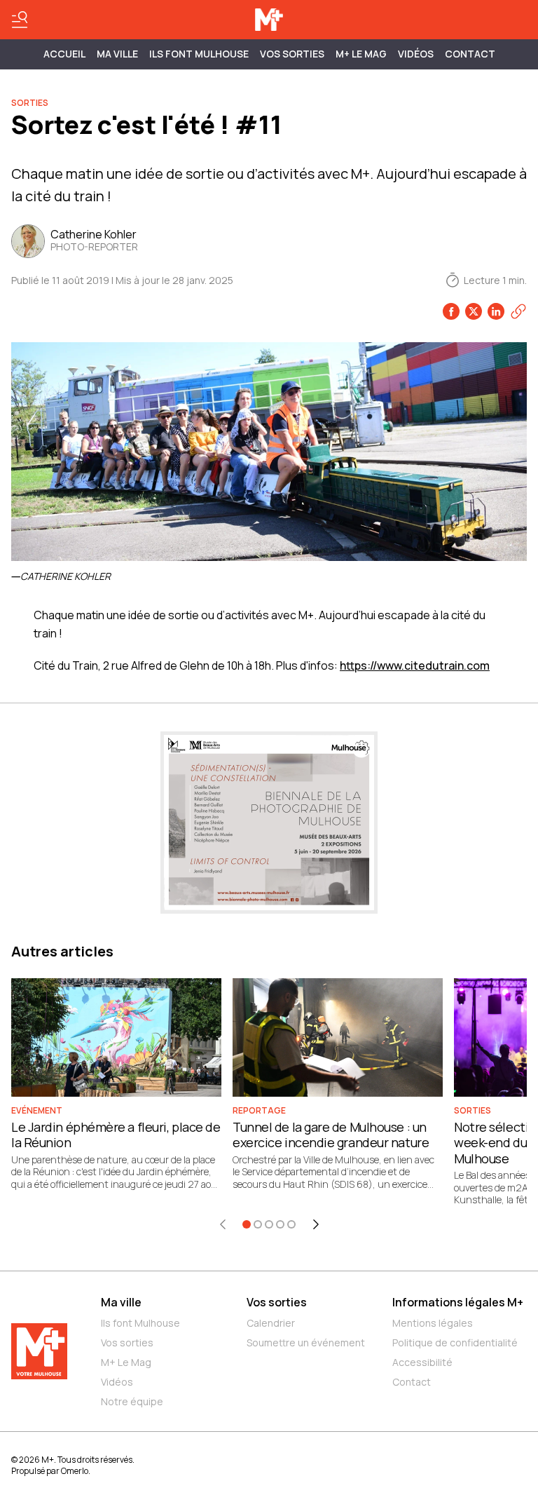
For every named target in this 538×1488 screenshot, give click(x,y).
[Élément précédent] (222, 1224)
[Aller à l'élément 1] (246, 1224)
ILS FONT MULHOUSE (199, 53)
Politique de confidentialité (455, 1342)
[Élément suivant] (316, 1224)
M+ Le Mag (361, 53)
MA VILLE (117, 53)
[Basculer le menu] (19, 19)
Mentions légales (432, 1323)
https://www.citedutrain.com (415, 665)
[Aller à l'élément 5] (291, 1224)
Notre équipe (132, 1401)
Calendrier (271, 1323)
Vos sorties (292, 53)
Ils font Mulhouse (140, 1323)
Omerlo (74, 1471)
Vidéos (416, 53)
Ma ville (121, 1302)
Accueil (64, 53)
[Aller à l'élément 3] (269, 1224)
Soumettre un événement (306, 1342)
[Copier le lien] (518, 311)
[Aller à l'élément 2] (258, 1224)
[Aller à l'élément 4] (280, 1224)
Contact (470, 53)
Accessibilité (422, 1362)
